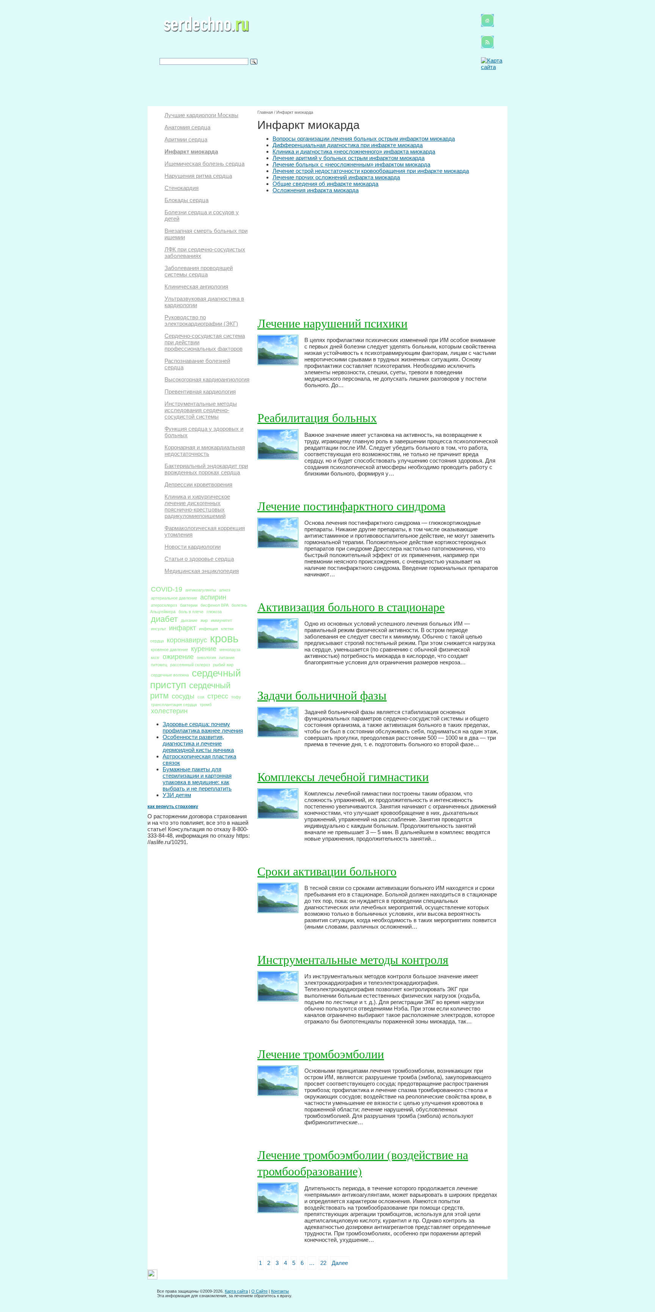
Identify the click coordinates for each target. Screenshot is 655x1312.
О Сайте (259, 1291)
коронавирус (187, 640)
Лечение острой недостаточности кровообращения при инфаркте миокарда (371, 171)
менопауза (229, 649)
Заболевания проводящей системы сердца (199, 271)
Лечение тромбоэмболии (320, 1053)
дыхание (189, 620)
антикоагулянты (200, 590)
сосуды (183, 696)
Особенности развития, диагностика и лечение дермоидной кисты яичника (198, 743)
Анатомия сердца (187, 127)
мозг (155, 657)
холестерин (169, 711)
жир (204, 620)
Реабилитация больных (317, 417)
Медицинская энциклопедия (202, 571)
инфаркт (182, 628)
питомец (159, 664)
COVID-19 (166, 589)
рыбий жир (223, 664)
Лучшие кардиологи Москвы (201, 115)
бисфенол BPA (215, 605)
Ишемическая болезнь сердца (204, 163)
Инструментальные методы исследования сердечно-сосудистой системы (201, 410)
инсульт (158, 628)
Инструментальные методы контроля (352, 959)
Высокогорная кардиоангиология (207, 379)
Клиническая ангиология (196, 286)
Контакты (280, 1291)
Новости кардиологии (193, 546)
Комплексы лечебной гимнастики (343, 776)
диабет (164, 619)
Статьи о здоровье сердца (199, 559)
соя (200, 697)
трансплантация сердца (174, 704)
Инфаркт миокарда (191, 151)
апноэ (224, 590)
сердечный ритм (190, 690)
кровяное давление (169, 649)
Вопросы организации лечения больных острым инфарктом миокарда (364, 138)
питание (227, 657)
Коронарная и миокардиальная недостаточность (205, 450)
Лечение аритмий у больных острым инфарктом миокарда (349, 158)
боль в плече (191, 611)
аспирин (213, 597)
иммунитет (221, 620)
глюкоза (214, 611)
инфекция (208, 628)
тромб (206, 704)
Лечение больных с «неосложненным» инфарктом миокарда (351, 164)
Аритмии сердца (186, 139)
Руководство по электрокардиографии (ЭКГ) (201, 320)
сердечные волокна (170, 675)
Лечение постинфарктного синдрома (351, 505)
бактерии (188, 605)
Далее (340, 1263)
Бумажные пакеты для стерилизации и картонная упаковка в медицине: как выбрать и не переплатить (197, 779)
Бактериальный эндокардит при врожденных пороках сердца (206, 469)
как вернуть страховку (172, 806)
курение (203, 649)
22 (323, 1263)
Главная (265, 112)
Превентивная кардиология (200, 391)
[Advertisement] (377, 250)
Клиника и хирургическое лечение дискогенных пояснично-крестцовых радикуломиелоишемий (197, 506)
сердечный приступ (195, 679)
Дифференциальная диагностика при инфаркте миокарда (348, 145)
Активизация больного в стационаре (351, 606)
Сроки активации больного (326, 871)
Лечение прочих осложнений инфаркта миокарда (336, 177)
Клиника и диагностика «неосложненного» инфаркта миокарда (354, 151)
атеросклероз (164, 605)
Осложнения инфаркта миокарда (316, 190)
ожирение (178, 657)
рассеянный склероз (190, 664)
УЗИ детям (177, 795)
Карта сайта (236, 1291)
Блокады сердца (186, 200)
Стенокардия (182, 188)
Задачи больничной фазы (322, 695)
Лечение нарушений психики (332, 323)
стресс (217, 696)
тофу (236, 697)
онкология (206, 657)
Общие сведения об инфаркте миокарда (325, 183)
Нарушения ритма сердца (198, 176)
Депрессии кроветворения (198, 484)
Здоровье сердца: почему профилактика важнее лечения (203, 727)
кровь (224, 638)
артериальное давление (174, 598)
